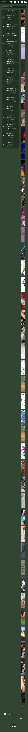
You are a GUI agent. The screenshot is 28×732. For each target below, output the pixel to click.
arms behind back (10, 48)
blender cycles (9, 26)
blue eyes (8, 61)
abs (7, 31)
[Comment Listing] (15, 3)
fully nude (8, 133)
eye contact (9, 117)
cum (7, 86)
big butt (8, 57)
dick (7, 113)
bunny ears (8, 70)
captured (8, 72)
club (7, 83)
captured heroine (10, 74)
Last (21, 718)
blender (8, 22)
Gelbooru (16, 722)
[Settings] (22, 3)
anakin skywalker (10, 13)
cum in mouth (9, 88)
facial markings (9, 124)
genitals (8, 137)
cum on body (9, 92)
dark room (8, 110)
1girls (7, 28)
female (7, 126)
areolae (8, 45)
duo (7, 115)
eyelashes (8, 119)
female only (9, 131)
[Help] (25, 3)
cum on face (9, 97)
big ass (7, 54)
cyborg (7, 108)
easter (7, 17)
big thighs (8, 59)
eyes (7, 122)
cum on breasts (10, 95)
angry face (8, 43)
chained (8, 77)
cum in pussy (9, 90)
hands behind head (10, 140)
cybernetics (9, 106)
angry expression (10, 41)
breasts (8, 68)
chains (7, 81)
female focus (9, 128)
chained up (8, 79)
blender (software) (10, 24)
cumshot (8, 99)
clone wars (8, 15)
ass (7, 52)
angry (7, 39)
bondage (8, 63)
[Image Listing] (11, 3)
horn (7, 144)
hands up (8, 142)
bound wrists (9, 65)
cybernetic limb (9, 104)
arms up (8, 50)
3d (6, 19)
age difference (9, 33)
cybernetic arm (9, 101)
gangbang (8, 135)
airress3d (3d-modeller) (12, 35)
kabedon (8, 146)
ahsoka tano (9, 10)
